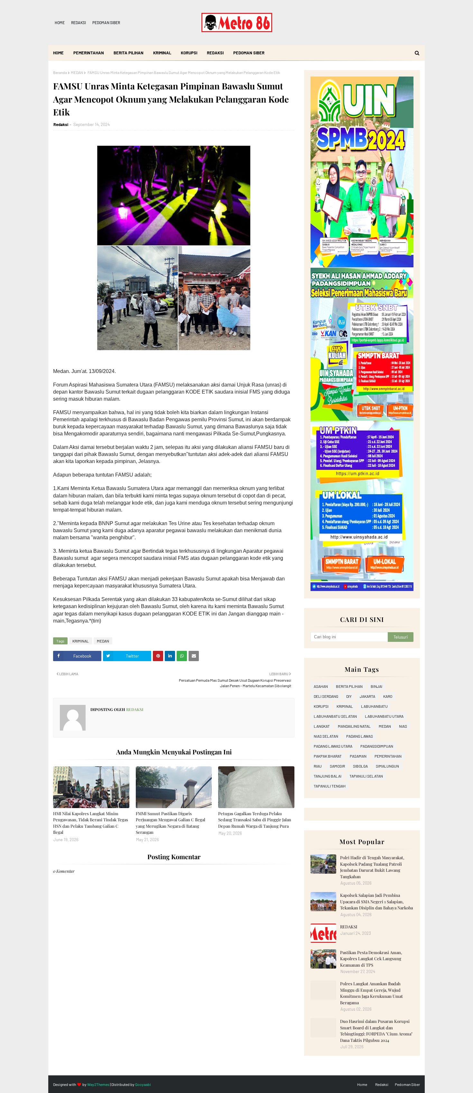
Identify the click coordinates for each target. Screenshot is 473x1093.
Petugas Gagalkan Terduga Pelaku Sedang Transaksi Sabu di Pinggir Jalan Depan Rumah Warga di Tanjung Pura (254, 820)
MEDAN (77, 72)
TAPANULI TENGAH (330, 786)
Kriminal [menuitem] (162, 52)
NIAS (403, 726)
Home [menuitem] (58, 52)
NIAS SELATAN (326, 736)
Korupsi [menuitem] (189, 52)
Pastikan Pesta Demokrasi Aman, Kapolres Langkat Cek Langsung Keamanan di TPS (371, 959)
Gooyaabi (143, 1084)
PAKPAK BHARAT (328, 756)
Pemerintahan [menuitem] (88, 52)
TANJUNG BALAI (327, 776)
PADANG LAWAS (359, 736)
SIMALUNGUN (387, 766)
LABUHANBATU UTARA (384, 716)
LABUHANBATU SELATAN (335, 716)
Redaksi (78, 22)
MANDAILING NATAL (354, 726)
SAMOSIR (337, 766)
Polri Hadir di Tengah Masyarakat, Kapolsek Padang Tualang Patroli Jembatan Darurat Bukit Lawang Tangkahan (372, 867)
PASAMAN (358, 756)
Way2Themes (98, 1084)
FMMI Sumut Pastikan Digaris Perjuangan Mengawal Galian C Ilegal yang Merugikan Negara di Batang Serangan (170, 823)
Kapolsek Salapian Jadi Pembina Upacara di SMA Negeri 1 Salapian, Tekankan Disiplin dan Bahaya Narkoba (376, 901)
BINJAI (376, 686)
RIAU (318, 766)
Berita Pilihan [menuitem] (129, 52)
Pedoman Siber (106, 22)
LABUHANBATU (374, 706)
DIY (349, 696)
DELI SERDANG (326, 696)
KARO (387, 696)
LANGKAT (322, 726)
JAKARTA (367, 696)
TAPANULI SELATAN (366, 776)
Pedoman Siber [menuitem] (248, 52)
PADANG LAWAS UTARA (333, 746)
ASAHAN (321, 686)
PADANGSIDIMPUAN (376, 746)
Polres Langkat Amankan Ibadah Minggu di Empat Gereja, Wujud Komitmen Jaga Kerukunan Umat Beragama (371, 993)
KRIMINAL (80, 641)
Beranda (60, 72)
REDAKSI (348, 926)
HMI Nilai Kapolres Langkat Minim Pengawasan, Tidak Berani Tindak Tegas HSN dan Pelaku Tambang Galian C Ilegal (90, 823)
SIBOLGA (360, 766)
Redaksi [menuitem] (215, 52)
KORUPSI (321, 706)
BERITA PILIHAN (349, 686)
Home (60, 22)
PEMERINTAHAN (388, 756)
